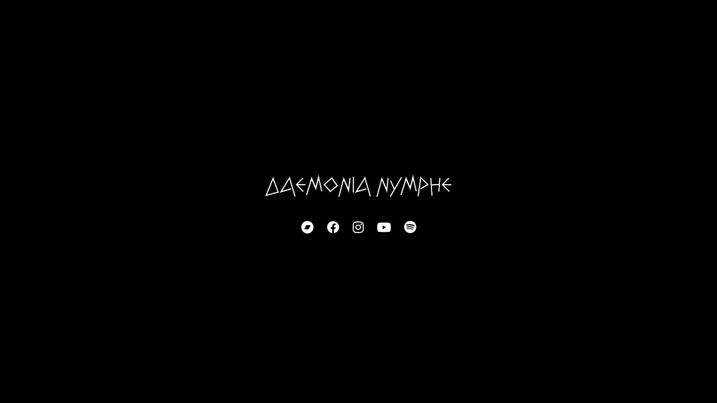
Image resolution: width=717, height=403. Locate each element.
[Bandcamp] (307, 228)
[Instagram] (358, 228)
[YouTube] (384, 228)
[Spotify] (410, 228)
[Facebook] (333, 228)
